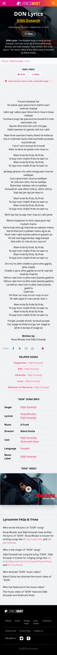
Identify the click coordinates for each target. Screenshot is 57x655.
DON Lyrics (28, 69)
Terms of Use (10, 631)
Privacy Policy (25, 631)
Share (36, 74)
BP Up (26, 539)
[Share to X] (19, 348)
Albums (8, 621)
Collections (47, 621)
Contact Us (38, 631)
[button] (4, 3)
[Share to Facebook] (13, 348)
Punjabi (25, 448)
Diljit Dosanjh (28, 20)
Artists (17, 621)
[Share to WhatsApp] (32, 348)
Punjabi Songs (27, 622)
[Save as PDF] (42, 348)
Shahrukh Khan (29, 441)
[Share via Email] (26, 348)
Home (5, 61)
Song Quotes (36, 622)
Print (23, 74)
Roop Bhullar (28, 414)
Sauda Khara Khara (40, 561)
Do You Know (15, 564)
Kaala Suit (36, 539)
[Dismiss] (51, 81)
